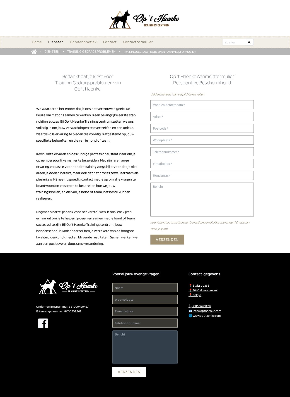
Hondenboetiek (83, 42)
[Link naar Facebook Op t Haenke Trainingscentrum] (43, 323)
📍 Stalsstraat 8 (198, 285)
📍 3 (203, 290)
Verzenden (167, 239)
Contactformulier (138, 42)
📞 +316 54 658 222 (199, 306)
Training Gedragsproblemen (91, 51)
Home (37, 42)
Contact (110, 42)
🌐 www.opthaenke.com (204, 315)
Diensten (56, 42)
